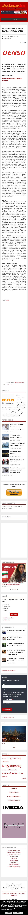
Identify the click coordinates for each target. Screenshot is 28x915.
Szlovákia (5, 608)
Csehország (6, 604)
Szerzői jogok (21, 893)
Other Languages (14, 888)
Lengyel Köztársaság (14, 864)
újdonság (5, 761)
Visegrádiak (19, 884)
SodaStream (5, 770)
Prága (3, 746)
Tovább (24, 778)
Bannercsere (14, 895)
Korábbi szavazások (8, 618)
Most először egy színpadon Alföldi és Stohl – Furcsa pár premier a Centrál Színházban (16, 652)
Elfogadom (9, 912)
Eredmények (7, 620)
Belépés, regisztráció (8, 503)
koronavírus (8, 773)
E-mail (4, 684)
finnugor (4, 758)
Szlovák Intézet (14, 860)
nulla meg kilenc (8, 699)
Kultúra (13, 884)
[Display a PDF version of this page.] (25, 42)
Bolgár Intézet (14, 862)
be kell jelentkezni (19, 382)
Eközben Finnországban (14, 850)
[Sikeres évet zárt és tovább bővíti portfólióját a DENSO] (14, 59)
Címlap (7, 884)
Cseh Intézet (14, 858)
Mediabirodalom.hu (14, 792)
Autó (7, 300)
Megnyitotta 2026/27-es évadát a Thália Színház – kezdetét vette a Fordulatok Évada (15, 661)
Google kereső (6, 517)
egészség (4, 776)
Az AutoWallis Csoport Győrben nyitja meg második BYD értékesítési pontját (18, 470)
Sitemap (23, 888)
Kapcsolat (14, 890)
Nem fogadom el (18, 912)
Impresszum (6, 893)
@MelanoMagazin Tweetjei (8, 670)
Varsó (3, 744)
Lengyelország (6, 606)
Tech (15, 886)
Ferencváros (14, 770)
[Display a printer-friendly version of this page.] (20, 42)
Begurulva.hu (14, 788)
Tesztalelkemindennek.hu (14, 800)
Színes (20, 886)
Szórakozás (9, 886)
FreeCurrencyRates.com (8, 717)
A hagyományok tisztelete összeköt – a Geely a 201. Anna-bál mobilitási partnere (17, 427)
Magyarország (11, 766)
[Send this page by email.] (22, 42)
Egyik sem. (5, 610)
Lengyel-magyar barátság (14, 854)
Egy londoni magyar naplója (14, 852)
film (9, 770)
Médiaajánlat (13, 893)
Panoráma (5, 888)
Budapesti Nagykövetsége (14, 866)
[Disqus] (14, 320)
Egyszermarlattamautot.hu (14, 796)
